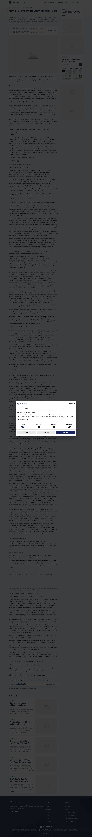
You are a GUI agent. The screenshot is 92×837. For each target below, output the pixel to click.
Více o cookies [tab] (66, 408)
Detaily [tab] (46, 408)
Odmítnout (26, 432)
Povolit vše (65, 432)
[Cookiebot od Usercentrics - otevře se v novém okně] (69, 404)
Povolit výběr (46, 432)
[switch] (38, 427)
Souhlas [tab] (26, 408)
